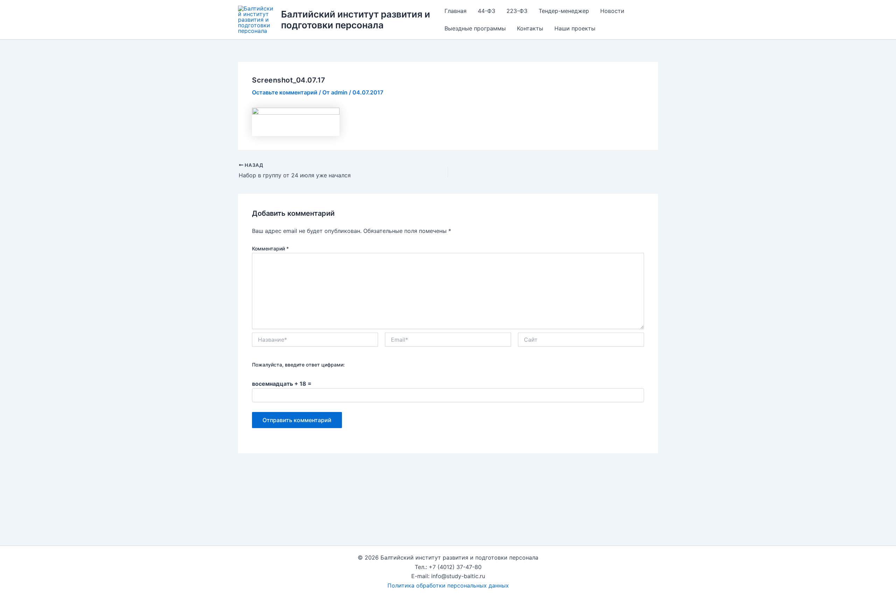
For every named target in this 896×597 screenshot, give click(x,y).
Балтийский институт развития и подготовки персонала (355, 19)
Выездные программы (475, 28)
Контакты (530, 28)
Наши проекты (574, 28)
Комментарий (270, 248)
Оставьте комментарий (284, 92)
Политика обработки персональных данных (448, 585)
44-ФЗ (486, 10)
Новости (612, 10)
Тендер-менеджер (564, 10)
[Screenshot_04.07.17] (296, 121)
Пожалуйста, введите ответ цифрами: (298, 365)
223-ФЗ (516, 10)
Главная (455, 10)
